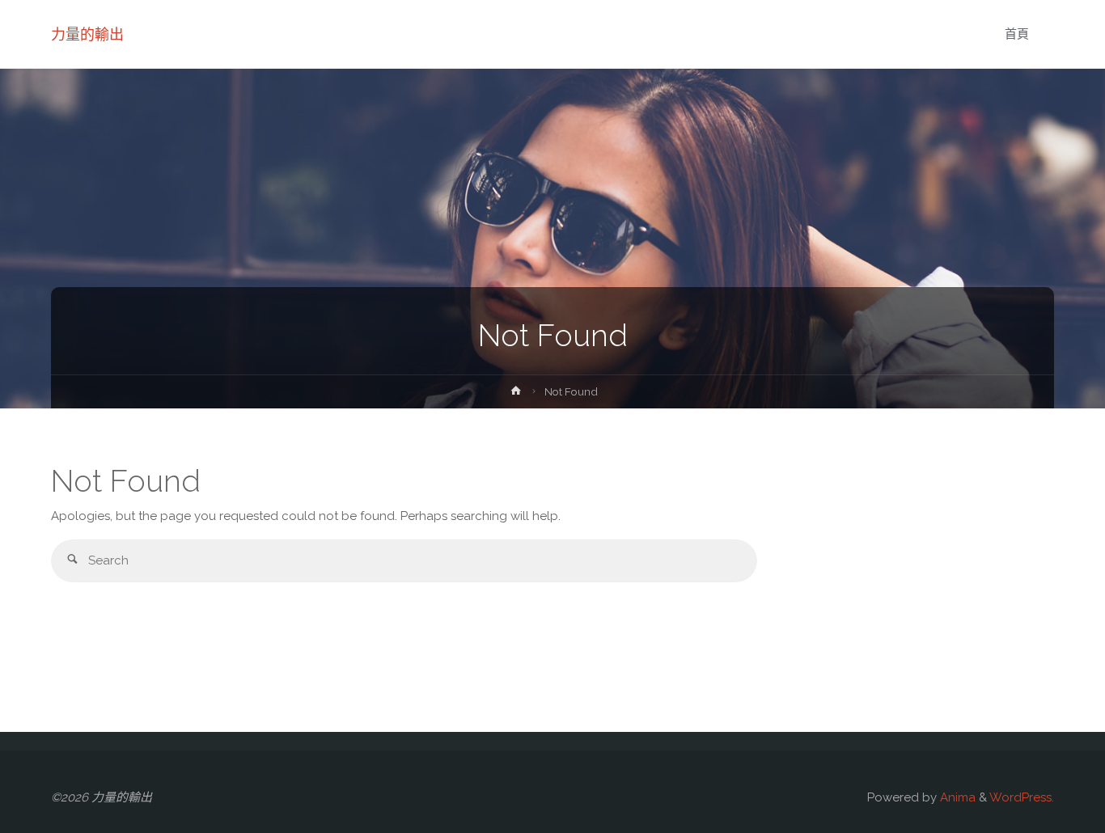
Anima (956, 797)
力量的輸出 (87, 34)
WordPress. (1021, 797)
